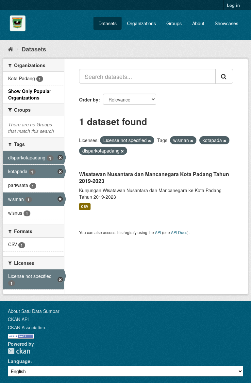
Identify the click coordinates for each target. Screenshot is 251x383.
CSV (84, 206)
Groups (174, 23)
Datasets (107, 23)
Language (19, 361)
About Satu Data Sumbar (33, 311)
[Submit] (224, 76)
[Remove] (149, 140)
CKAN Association (26, 327)
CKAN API (18, 319)
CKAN (19, 351)
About (198, 23)
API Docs (179, 232)
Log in (233, 5)
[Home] (10, 49)
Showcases (226, 23)
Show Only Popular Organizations (29, 94)
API (158, 232)
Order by (88, 99)
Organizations (141, 23)
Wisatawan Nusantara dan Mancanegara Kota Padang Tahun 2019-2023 (154, 177)
